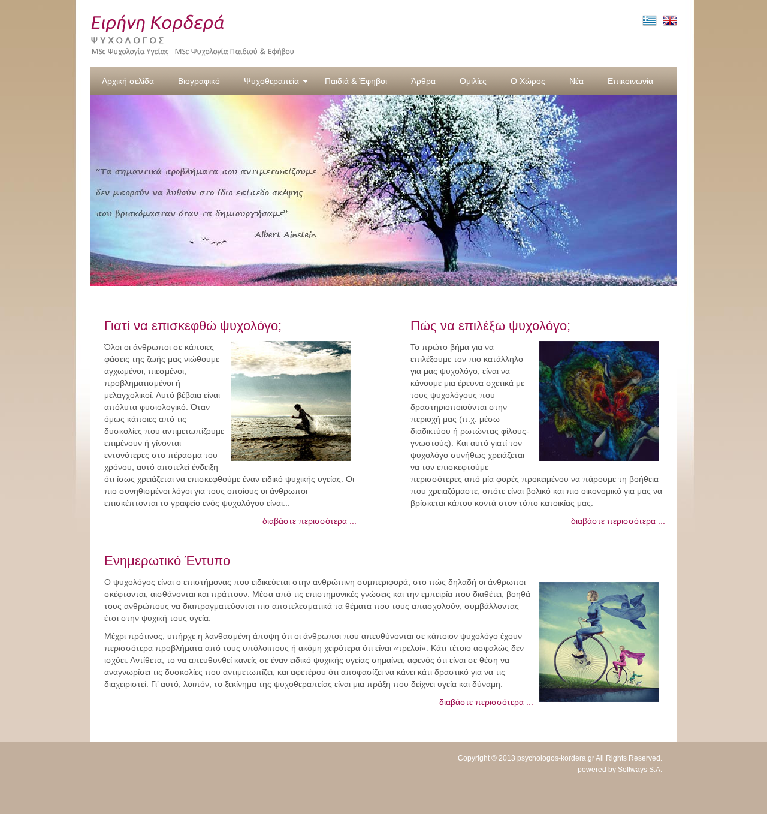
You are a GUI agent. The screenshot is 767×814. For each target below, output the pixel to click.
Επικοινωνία (630, 81)
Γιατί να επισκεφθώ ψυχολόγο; (193, 325)
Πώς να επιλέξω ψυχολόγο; (490, 325)
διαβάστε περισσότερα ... (309, 521)
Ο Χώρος (528, 81)
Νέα (576, 81)
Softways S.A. (640, 769)
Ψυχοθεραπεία (271, 81)
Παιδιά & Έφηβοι (356, 81)
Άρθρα (423, 81)
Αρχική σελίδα (128, 81)
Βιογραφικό (199, 81)
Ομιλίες (473, 81)
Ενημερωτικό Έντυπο (167, 560)
